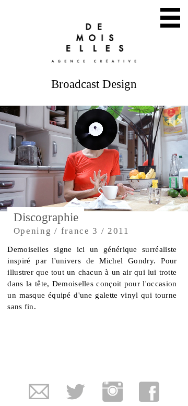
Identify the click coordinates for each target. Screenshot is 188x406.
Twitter (75, 392)
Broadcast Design (178, 53)
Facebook (149, 392)
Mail (39, 392)
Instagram (112, 392)
